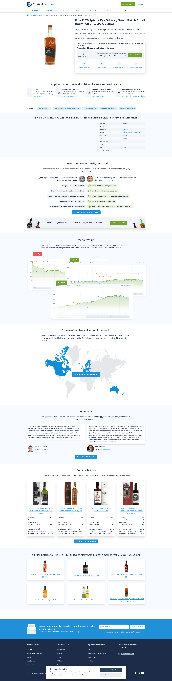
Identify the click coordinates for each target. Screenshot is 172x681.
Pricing (108, 10)
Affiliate (59, 661)
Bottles (49, 10)
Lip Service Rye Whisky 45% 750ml (86, 576)
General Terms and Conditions (97, 653)
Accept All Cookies (111, 670)
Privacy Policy (92, 657)
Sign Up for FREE (119, 223)
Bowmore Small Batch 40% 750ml (86, 600)
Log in (140, 4)
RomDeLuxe (107, 449)
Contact (138, 10)
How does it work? (98, 96)
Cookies (90, 661)
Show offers (135, 55)
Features (34, 10)
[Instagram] (139, 673)
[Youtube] (143, 673)
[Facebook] (136, 673)
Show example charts (69, 96)
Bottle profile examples (34, 653)
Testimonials (92, 10)
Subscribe (137, 626)
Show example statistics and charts (133, 96)
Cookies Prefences (111, 675)
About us (123, 10)
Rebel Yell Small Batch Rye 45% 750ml (45, 600)
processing (128, 632)
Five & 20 (125, 129)
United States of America (131, 132)
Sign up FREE (127, 4)
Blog (77, 10)
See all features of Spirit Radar (86, 212)
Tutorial (59, 653)
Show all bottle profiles (86, 541)
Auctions (63, 10)
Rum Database (31, 661)
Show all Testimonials (86, 457)
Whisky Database (36, 15)
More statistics (37, 96)
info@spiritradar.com (127, 654)
